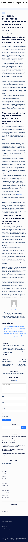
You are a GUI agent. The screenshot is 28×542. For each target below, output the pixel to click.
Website (3, 408)
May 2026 (4, 478)
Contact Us (4, 526)
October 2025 (5, 495)
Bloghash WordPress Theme (17, 540)
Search (14, 424)
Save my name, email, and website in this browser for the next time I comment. (14, 416)
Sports (3, 509)
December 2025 (5, 490)
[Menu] (25, 6)
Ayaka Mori (6, 343)
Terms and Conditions (6, 529)
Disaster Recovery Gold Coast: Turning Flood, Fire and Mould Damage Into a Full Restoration (13, 446)
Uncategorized (5, 511)
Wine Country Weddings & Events (14, 3)
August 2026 (4, 471)
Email (3, 402)
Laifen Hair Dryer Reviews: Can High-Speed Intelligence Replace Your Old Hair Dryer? (14, 437)
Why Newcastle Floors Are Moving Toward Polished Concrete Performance (13, 450)
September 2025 (5, 497)
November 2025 (5, 492)
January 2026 (5, 488)
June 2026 (4, 476)
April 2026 (4, 481)
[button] (6, 354)
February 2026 (5, 485)
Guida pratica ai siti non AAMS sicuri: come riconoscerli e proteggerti (14, 454)
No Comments (18, 33)
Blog (4, 12)
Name (3, 396)
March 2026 (4, 483)
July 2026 (4, 474)
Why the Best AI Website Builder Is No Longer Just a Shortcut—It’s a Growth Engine (13, 441)
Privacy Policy (5, 528)
